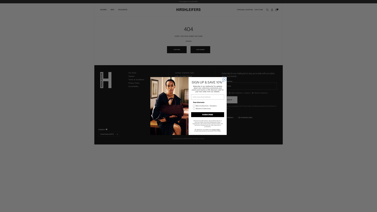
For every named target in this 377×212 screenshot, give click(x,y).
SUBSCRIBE (207, 114)
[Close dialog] (224, 79)
